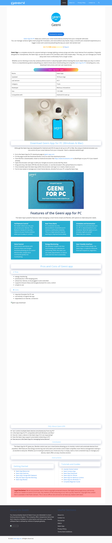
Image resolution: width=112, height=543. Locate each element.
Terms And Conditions (65, 532)
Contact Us (92, 2)
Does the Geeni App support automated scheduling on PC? (31, 437)
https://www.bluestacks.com (63, 158)
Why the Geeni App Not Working (26, 477)
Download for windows (56, 34)
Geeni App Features (22, 473)
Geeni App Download (70, 473)
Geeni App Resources (22, 471)
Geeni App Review (21, 479)
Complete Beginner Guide (71, 482)
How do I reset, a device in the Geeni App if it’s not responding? (32, 435)
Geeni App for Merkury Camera (73, 477)
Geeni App (61, 526)
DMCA (60, 523)
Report (67, 47)
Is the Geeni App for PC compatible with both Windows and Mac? (33, 433)
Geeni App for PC (29, 39)
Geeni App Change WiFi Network (26, 475)
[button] (99, 2)
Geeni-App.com (17, 538)
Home (64, 2)
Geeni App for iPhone (70, 475)
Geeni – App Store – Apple (56, 70)
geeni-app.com (49, 154)
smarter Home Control (70, 469)
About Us (71, 2)
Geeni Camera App (69, 471)
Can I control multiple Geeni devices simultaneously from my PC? (33, 431)
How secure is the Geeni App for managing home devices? (31, 439)
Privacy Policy (81, 2)
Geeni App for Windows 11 (72, 479)
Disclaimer (61, 520)
